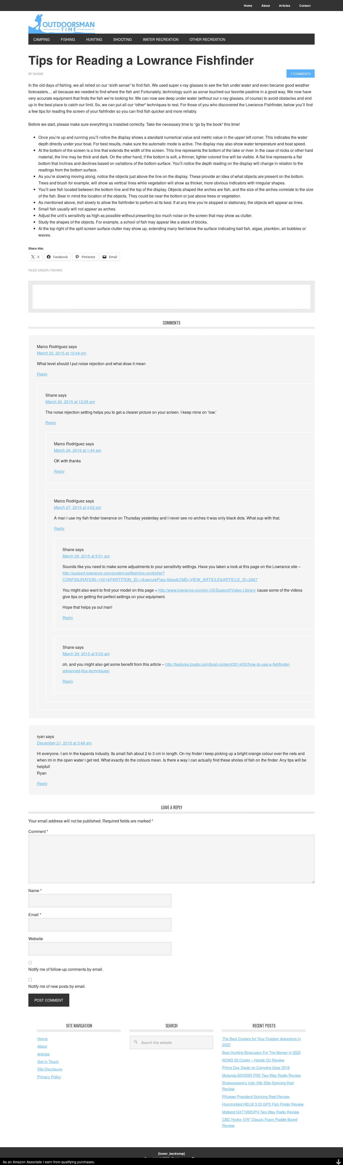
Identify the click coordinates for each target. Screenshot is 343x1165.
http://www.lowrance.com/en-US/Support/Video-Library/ (207, 590)
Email (34, 914)
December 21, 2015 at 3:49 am (64, 743)
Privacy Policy (49, 1076)
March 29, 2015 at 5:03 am (86, 654)
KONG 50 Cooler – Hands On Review (253, 1060)
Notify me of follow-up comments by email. (65, 969)
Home (42, 1038)
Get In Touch (48, 1061)
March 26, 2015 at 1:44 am (77, 450)
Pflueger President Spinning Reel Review (256, 1096)
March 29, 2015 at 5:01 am (86, 556)
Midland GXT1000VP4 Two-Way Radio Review (260, 1111)
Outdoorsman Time (62, 24)
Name (35, 890)
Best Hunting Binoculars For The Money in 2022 (261, 1052)
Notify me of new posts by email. (57, 986)
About (42, 1046)
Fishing (56, 270)
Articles (43, 1053)
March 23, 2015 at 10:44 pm (61, 353)
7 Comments (301, 73)
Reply (42, 374)
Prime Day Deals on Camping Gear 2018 (256, 1067)
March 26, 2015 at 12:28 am (70, 401)
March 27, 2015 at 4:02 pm (77, 507)
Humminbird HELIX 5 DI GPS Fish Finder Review (263, 1104)
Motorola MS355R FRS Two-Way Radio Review (261, 1075)
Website (35, 938)
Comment (38, 831)
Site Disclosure (49, 1069)
